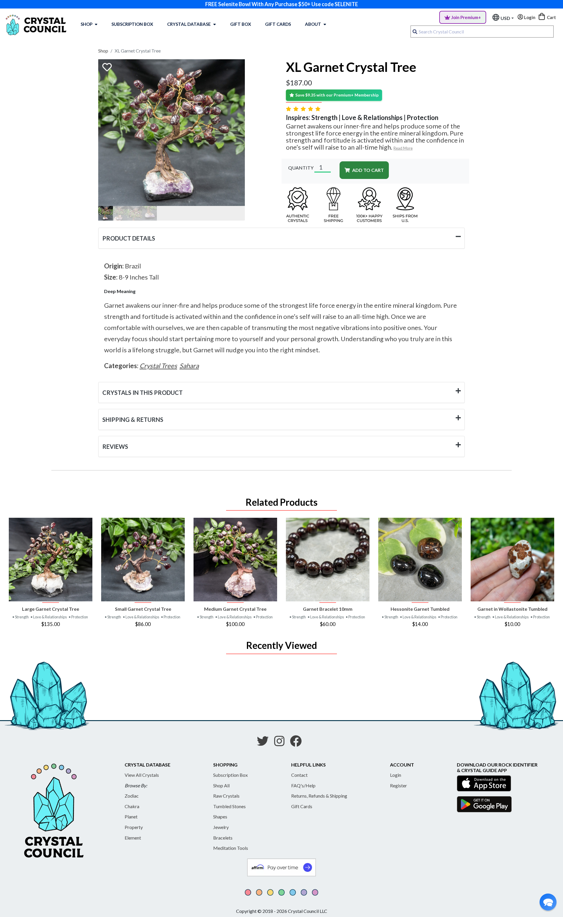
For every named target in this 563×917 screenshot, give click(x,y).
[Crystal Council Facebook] (298, 743)
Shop (86, 24)
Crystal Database (189, 24)
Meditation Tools (230, 848)
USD (505, 18)
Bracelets (223, 837)
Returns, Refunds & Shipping (319, 795)
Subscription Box (132, 24)
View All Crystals (142, 775)
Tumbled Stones (229, 806)
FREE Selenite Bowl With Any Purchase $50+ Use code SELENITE (281, 4)
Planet (131, 816)
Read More (403, 148)
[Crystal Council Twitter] (265, 743)
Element (133, 837)
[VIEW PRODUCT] (50, 559)
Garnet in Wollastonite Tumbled (512, 609)
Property (134, 827)
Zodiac (132, 795)
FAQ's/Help (303, 785)
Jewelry (221, 827)
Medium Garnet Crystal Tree (235, 609)
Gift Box (240, 24)
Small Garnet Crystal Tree (143, 609)
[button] (548, 902)
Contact (299, 775)
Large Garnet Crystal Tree (50, 609)
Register (398, 785)
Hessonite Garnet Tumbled (420, 609)
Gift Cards (278, 24)
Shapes (220, 816)
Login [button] (529, 17)
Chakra (132, 806)
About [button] (313, 24)
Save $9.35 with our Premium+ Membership (337, 94)
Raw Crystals (226, 795)
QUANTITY (300, 167)
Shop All (221, 785)
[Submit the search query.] (415, 32)
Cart (551, 17)
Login (395, 775)
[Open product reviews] (304, 108)
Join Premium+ (466, 17)
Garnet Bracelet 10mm (327, 609)
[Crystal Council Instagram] (281, 743)
